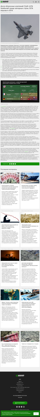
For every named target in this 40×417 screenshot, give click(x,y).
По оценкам (3, 106)
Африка (20, 381)
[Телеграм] (21, 407)
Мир (20, 379)
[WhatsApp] (15, 164)
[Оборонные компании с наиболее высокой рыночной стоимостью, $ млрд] (20, 91)
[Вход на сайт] (36, 1)
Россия (20, 397)
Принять (36, 413)
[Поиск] (33, 1)
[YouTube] (24, 407)
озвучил (26, 151)
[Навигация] (38, 2)
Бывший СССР (20, 382)
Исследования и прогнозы (20, 395)
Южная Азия (20, 385)
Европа (20, 391)
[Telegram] (13, 164)
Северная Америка (20, 388)
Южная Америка (20, 390)
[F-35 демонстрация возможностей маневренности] (20, 28)
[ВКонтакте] (10, 164)
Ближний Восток (20, 384)
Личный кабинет (21, 402)
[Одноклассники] (11, 164)
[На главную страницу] (20, 375)
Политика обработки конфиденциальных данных (20, 409)
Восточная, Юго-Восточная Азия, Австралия (20, 387)
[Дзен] (19, 407)
